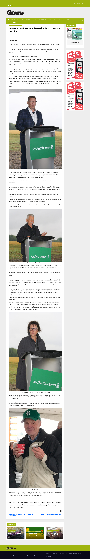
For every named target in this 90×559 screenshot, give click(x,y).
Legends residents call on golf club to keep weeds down (53, 534)
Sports (35, 19)
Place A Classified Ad (55, 2)
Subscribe (10, 5)
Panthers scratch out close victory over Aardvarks (21, 514)
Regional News (26, 19)
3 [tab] (70, 46)
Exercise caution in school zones (50, 514)
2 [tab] (69, 46)
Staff (9, 2)
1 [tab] (67, 46)
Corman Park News (12, 530)
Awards (67, 19)
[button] (82, 20)
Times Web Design (31, 555)
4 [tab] (71, 46)
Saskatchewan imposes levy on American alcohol (34, 534)
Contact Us (16, 2)
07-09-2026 (75, 42)
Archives (32, 2)
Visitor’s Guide (11, 22)
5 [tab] (72, 46)
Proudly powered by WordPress (12, 555)
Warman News (49, 531)
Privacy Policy (42, 2)
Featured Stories (12, 25)
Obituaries (52, 19)
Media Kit (25, 2)
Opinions (60, 19)
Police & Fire (42, 19)
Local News (14, 19)
